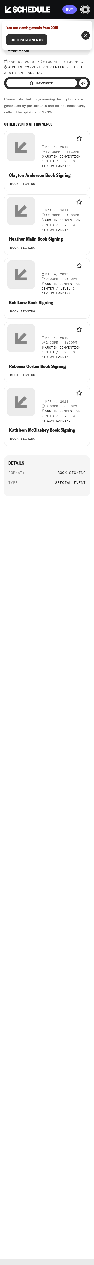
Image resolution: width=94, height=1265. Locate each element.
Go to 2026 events (27, 39)
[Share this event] (83, 83)
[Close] (85, 35)
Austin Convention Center (36, 67)
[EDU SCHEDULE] (27, 9)
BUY (69, 9)
